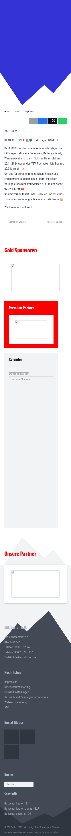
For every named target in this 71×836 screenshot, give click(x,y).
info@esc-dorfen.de (24, 657)
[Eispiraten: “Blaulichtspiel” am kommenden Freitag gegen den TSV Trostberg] (35, 16)
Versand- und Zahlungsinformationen (26, 697)
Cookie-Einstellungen (16, 692)
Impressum (10, 682)
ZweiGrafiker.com (43, 827)
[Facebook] (11, 737)
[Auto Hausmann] (35, 277)
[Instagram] (27, 737)
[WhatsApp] (11, 752)
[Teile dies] (42, 121)
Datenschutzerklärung (17, 687)
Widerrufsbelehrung (15, 702)
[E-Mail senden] (33, 121)
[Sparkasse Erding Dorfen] (31, 329)
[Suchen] (30, 784)
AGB (6, 707)
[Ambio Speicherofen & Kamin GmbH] (35, 584)
